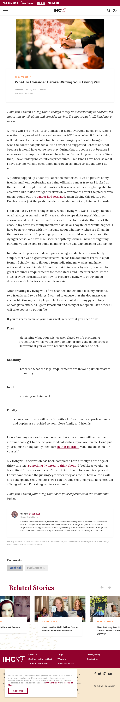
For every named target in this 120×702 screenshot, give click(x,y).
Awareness (29, 93)
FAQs (60, 654)
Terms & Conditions (38, 663)
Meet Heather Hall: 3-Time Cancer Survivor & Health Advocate (60, 628)
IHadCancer (36, 567)
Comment (42, 89)
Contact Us (92, 659)
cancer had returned (51, 196)
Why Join (62, 659)
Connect (36, 513)
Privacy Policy (93, 654)
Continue (18, 690)
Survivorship (23, 77)
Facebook (15, 567)
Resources (53, 2)
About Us (32, 654)
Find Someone (10, 2)
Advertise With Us (67, 663)
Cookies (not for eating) (40, 659)
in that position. (68, 446)
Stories (41, 2)
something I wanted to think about (52, 465)
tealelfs (20, 89)
